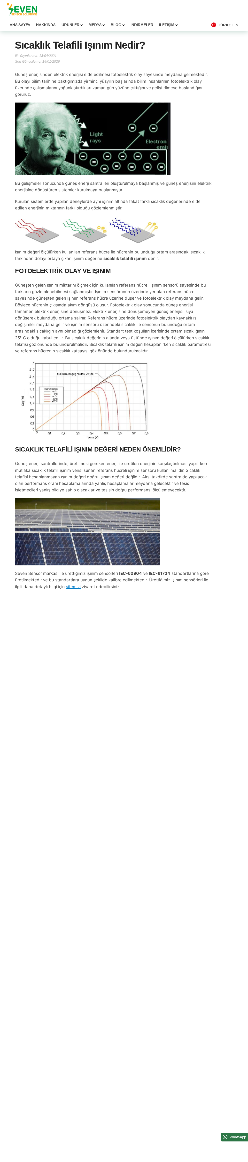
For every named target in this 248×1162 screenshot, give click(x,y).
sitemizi (73, 586)
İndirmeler (142, 25)
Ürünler (71, 25)
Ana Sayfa (20, 25)
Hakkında (46, 25)
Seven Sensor (22, 9)
